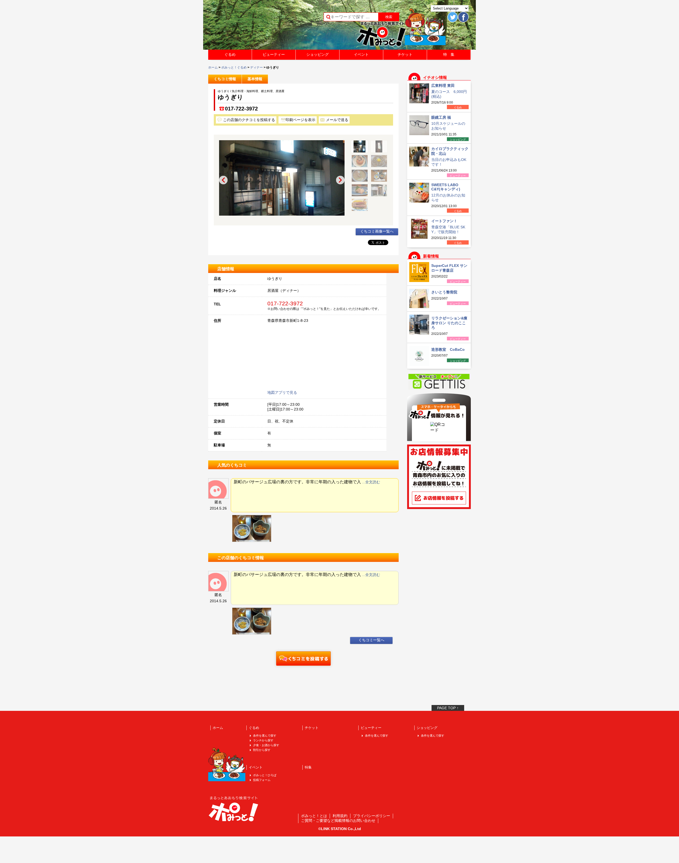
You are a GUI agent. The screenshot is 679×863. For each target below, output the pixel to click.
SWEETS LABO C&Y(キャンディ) (445, 187)
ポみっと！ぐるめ (234, 67)
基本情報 (254, 79)
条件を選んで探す (264, 735)
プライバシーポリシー (371, 816)
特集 (308, 767)
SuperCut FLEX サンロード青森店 (449, 267)
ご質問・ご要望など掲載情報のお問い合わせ (338, 820)
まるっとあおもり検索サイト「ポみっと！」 (248, 26)
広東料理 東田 (443, 85)
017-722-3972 (241, 108)
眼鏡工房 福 (441, 117)
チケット (405, 54)
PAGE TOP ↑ (448, 708)
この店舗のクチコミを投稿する (249, 120)
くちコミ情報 (225, 79)
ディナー (256, 67)
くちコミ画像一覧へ (377, 231)
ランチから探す (263, 740)
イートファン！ (444, 221)
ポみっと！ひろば (264, 775)
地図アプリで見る (282, 392)
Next (340, 180)
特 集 (448, 54)
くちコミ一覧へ (371, 640)
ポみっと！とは (314, 816)
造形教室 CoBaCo (448, 349)
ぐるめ (230, 54)
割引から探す (262, 749)
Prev (223, 180)
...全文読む (371, 482)
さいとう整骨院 (444, 292)
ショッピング (317, 54)
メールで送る (337, 120)
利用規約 (340, 816)
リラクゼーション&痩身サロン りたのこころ (449, 323)
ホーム (213, 67)
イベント (361, 54)
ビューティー (274, 54)
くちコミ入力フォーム (303, 658)
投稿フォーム (262, 779)
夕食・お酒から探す (266, 745)
